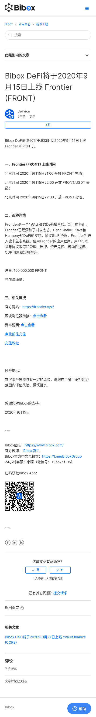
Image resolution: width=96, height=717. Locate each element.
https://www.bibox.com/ (44, 445)
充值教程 (12, 343)
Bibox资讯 (31, 451)
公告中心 (24, 24)
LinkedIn (21, 543)
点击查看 (40, 316)
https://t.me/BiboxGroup (62, 456)
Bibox (9, 24)
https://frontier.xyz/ (38, 307)
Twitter (14, 543)
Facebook (8, 543)
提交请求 (60, 593)
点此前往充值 (15, 334)
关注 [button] (48, 125)
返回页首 (12, 607)
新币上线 (42, 24)
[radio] (35, 570)
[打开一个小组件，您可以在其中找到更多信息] (79, 709)
